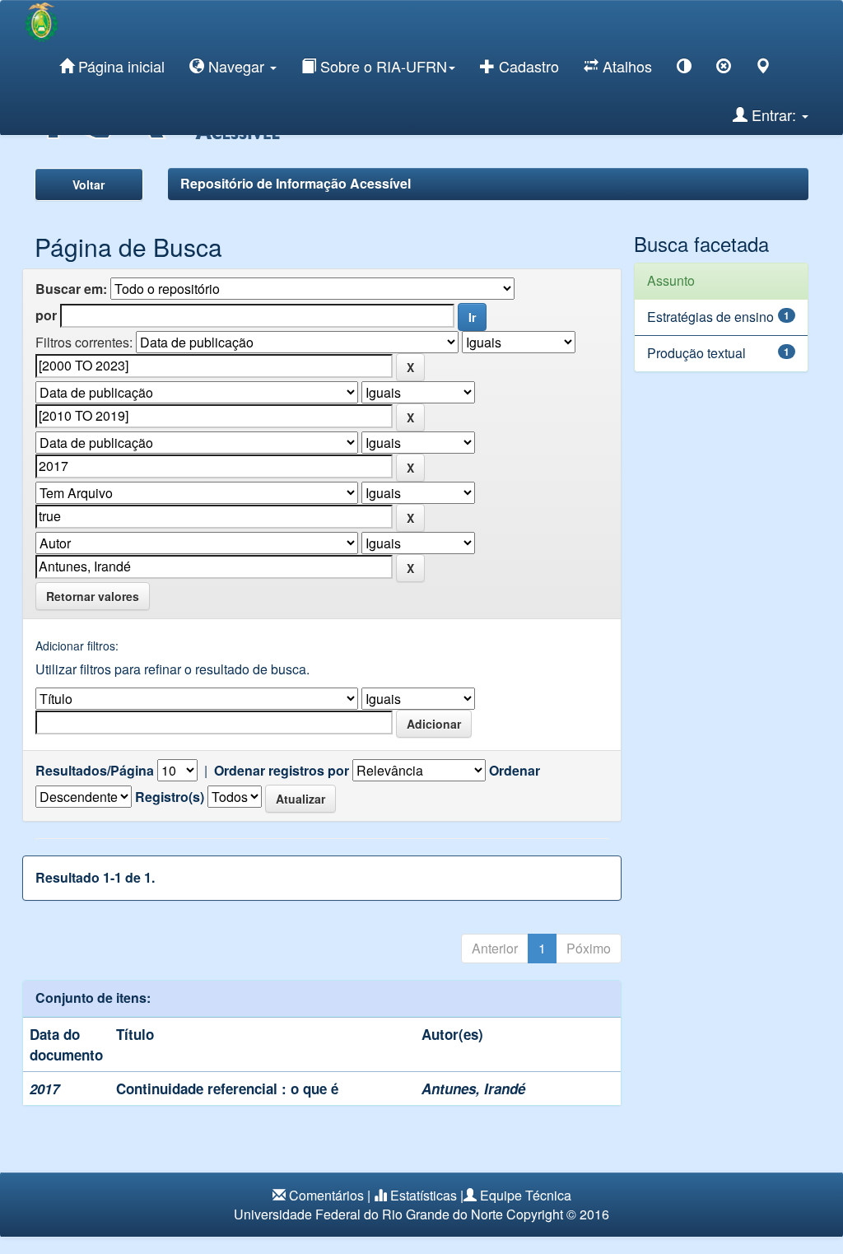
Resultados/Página (94, 771)
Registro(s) (169, 797)
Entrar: (774, 114)
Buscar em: (71, 289)
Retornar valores (92, 596)
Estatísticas (423, 1195)
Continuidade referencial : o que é (227, 1088)
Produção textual (696, 352)
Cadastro (527, 66)
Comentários (326, 1195)
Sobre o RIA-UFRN (381, 66)
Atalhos (625, 66)
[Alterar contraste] (684, 68)
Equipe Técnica (525, 1195)
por (46, 315)
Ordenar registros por (281, 771)
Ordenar (514, 771)
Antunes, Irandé (473, 1088)
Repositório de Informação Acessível (295, 183)
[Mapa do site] (763, 68)
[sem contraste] (723, 68)
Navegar (236, 66)
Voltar (88, 184)
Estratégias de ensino (710, 316)
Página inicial (119, 66)
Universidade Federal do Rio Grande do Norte (368, 1214)
